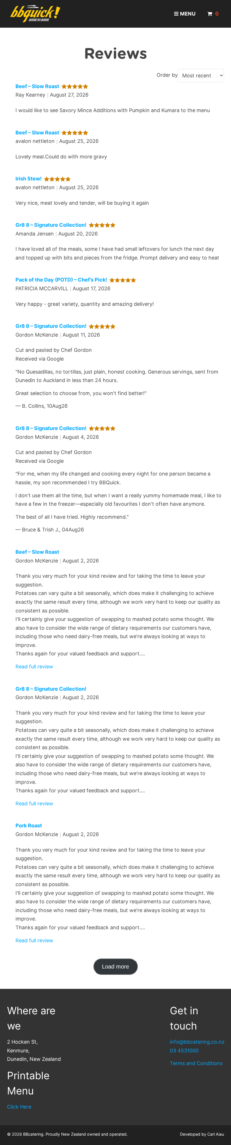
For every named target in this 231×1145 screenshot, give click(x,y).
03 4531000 (184, 1051)
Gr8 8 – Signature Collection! (50, 225)
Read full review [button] (34, 666)
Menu (188, 14)
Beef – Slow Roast (37, 86)
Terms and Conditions (196, 1063)
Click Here (19, 1107)
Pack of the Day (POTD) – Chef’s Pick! (61, 280)
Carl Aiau (215, 1134)
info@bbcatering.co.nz (197, 1042)
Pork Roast (28, 825)
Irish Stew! (28, 179)
